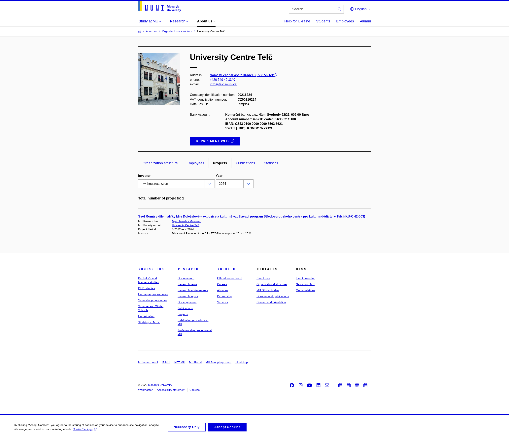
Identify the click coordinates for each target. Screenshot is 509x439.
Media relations (305, 290)
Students (323, 21)
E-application (146, 316)
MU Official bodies (267, 290)
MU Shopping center (218, 362)
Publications (185, 308)
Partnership (224, 296)
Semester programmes (152, 300)
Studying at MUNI (149, 322)
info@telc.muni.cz (223, 84)
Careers (222, 284)
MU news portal (148, 362)
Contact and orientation (271, 302)
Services (222, 302)
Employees (345, 21)
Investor (144, 175)
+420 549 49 (222, 79)
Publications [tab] (245, 163)
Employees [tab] (195, 163)
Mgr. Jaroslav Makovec (186, 221)
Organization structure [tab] (160, 163)
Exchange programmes (153, 294)
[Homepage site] (159, 6)
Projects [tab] (220, 163)
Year (219, 175)
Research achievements (193, 290)
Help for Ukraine (297, 21)
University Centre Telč (185, 225)
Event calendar (305, 278)
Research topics (188, 296)
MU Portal (195, 362)
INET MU (179, 362)
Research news (187, 284)
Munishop (241, 362)
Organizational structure (271, 284)
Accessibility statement (171, 389)
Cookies (194, 389)
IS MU (166, 362)
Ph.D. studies (146, 288)
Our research (186, 278)
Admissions (151, 269)
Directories (263, 278)
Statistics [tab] (271, 163)
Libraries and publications (272, 296)
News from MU (305, 284)
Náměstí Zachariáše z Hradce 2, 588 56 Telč (242, 75)
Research (188, 269)
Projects (183, 314)
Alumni (365, 21)
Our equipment (187, 302)
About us (227, 269)
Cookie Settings (82, 429)
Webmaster (145, 389)
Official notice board (229, 278)
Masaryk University (160, 384)
